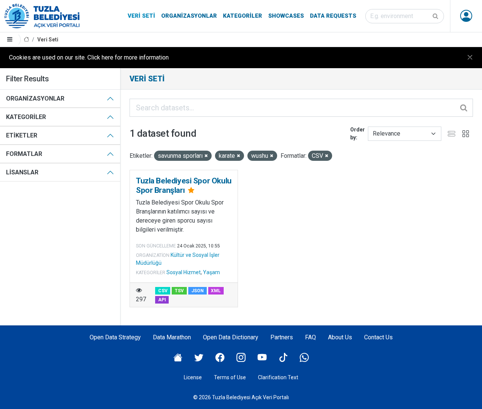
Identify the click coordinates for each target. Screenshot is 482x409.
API (162, 299)
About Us (340, 337)
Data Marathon (172, 337)
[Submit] (436, 16)
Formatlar (24, 153)
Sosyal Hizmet (183, 272)
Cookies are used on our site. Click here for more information (89, 57)
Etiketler (21, 135)
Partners (281, 337)
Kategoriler (242, 15)
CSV (163, 290)
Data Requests (333, 15)
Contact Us (378, 337)
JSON (197, 290)
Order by (357, 133)
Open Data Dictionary (230, 337)
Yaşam (211, 272)
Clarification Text (278, 377)
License (193, 377)
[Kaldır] (206, 156)
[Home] (26, 40)
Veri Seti (141, 15)
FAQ (310, 337)
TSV (179, 290)
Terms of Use (230, 377)
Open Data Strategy (115, 337)
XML (216, 290)
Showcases (286, 15)
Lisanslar (22, 172)
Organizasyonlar (189, 15)
